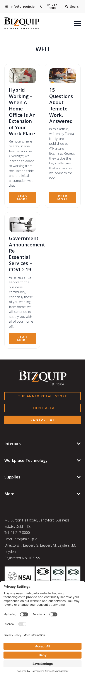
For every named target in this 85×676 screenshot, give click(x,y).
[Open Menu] (77, 23)
